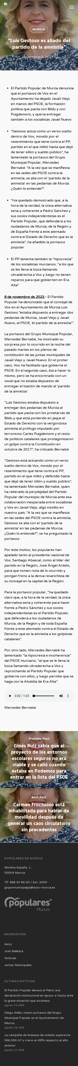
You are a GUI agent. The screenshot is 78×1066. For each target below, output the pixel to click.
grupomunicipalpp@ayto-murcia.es (29, 887)
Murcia (38, 29)
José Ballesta (13, 951)
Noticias (10, 958)
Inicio (8, 944)
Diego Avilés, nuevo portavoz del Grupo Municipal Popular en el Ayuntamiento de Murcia (34, 1018)
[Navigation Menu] (71, 7)
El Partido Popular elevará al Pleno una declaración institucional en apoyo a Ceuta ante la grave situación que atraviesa (38, 995)
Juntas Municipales (18, 965)
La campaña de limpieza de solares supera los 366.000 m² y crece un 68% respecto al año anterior (37, 1040)
